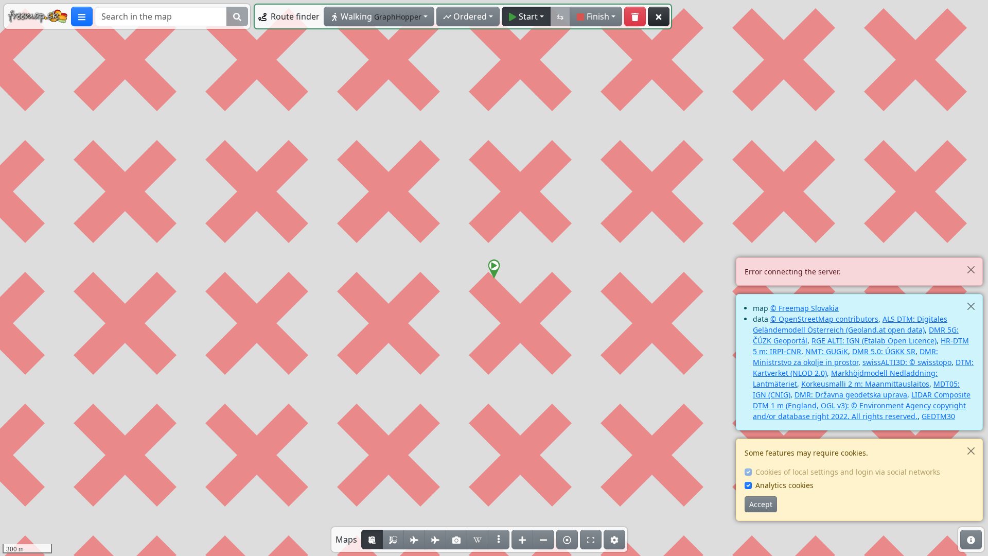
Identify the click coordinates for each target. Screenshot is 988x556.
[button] (494, 269)
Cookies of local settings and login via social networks (847, 472)
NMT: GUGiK (826, 351)
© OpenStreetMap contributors (824, 319)
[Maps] (498, 539)
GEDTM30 (938, 416)
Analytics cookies (784, 485)
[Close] (970, 269)
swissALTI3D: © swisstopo (906, 362)
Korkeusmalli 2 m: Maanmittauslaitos (865, 384)
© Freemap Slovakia (804, 308)
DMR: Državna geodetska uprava (851, 394)
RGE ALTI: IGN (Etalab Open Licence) (874, 340)
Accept (760, 504)
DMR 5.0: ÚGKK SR (883, 351)
